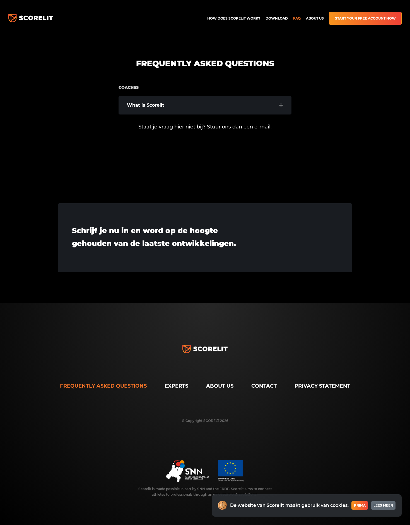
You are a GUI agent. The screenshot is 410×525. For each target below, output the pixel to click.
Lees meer (383, 505)
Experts (176, 386)
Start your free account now (365, 18)
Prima (360, 505)
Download (277, 18)
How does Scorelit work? (233, 18)
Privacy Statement (322, 386)
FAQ (297, 18)
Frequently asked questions (103, 386)
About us (315, 18)
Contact (264, 386)
